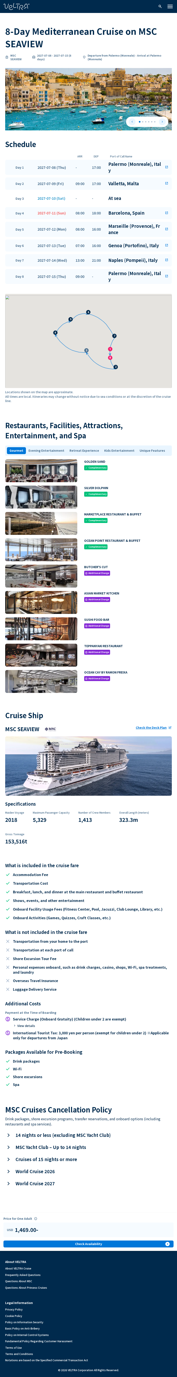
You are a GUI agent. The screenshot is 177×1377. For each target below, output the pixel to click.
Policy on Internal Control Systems (27, 1335)
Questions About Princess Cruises (26, 1287)
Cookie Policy (13, 1316)
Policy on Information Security (24, 1322)
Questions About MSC (18, 1281)
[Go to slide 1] (140, 122)
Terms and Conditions (19, 1354)
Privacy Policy (14, 1309)
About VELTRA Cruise (18, 1268)
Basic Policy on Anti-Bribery (22, 1328)
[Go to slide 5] (151, 121)
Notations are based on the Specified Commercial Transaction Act (46, 1360)
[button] (88, 167)
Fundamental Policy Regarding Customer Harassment (39, 1341)
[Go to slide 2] (142, 121)
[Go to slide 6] (154, 121)
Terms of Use (13, 1347)
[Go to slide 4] (148, 121)
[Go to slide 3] (145, 121)
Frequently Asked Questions (23, 1275)
